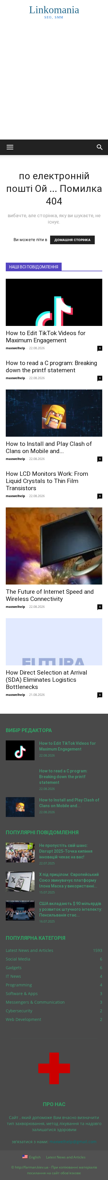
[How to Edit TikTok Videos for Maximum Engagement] (54, 302)
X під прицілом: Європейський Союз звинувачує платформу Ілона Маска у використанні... (69, 880)
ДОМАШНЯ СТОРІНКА (72, 240)
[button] (10, 147)
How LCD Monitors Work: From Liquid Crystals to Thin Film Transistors (47, 481)
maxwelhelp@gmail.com (73, 1141)
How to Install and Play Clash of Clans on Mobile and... (49, 447)
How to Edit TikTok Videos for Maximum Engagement (46, 337)
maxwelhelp (15, 348)
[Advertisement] (54, 83)
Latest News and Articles (66, 1157)
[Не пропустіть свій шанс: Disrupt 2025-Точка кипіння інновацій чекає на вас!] (20, 852)
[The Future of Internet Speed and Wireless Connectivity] (54, 546)
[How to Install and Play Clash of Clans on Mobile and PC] (54, 413)
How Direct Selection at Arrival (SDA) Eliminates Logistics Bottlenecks (46, 679)
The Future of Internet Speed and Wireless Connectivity (50, 595)
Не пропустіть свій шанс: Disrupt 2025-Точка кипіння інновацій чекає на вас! (65, 851)
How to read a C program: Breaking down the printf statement (51, 367)
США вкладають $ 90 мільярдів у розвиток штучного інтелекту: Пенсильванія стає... (70, 909)
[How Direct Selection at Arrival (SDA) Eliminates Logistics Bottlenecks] (54, 641)
